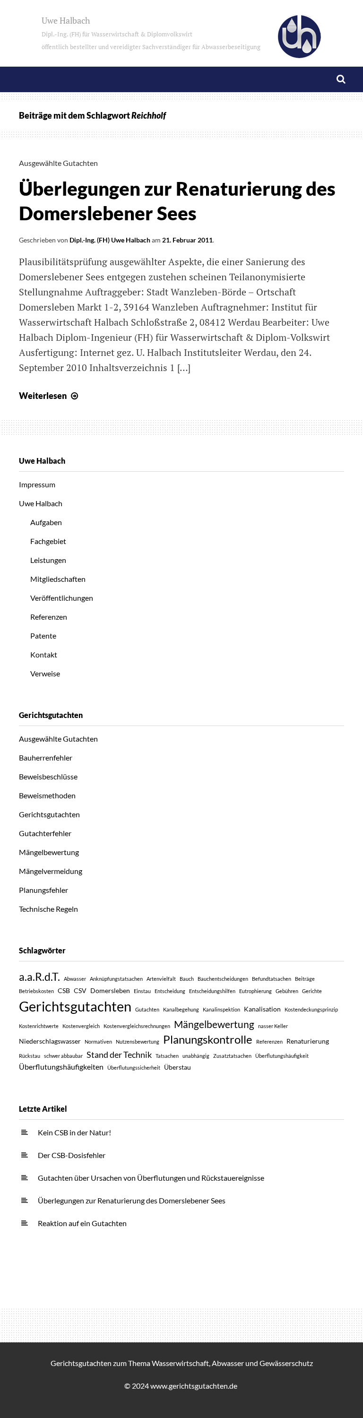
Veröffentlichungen (61, 597)
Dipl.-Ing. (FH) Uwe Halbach (109, 240)
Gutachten (147, 1009)
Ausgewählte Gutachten (58, 162)
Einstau (142, 991)
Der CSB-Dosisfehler (71, 1154)
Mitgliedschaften (58, 578)
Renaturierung (307, 1041)
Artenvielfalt (161, 979)
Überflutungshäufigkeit (282, 1056)
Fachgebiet (48, 540)
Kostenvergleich (81, 1026)
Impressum (37, 484)
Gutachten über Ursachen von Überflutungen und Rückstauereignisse (151, 1177)
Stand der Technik (119, 1054)
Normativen (98, 1041)
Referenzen (48, 616)
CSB (64, 990)
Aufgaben (46, 522)
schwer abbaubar (63, 1056)
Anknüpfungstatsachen (116, 979)
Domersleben (110, 990)
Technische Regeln (48, 908)
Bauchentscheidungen (223, 979)
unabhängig (195, 1056)
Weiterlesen (49, 395)
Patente (43, 635)
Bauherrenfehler (45, 757)
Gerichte (312, 991)
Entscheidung (170, 991)
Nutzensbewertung (137, 1041)
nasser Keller (273, 1026)
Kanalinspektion (221, 1009)
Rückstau (29, 1056)
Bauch (187, 979)
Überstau (177, 1067)
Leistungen (48, 559)
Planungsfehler (43, 889)
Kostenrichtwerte (39, 1026)
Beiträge (305, 979)
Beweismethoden (47, 795)
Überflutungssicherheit (133, 1067)
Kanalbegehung (181, 1009)
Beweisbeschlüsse (48, 776)
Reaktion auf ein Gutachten (82, 1223)
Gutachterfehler (45, 833)
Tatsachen (167, 1056)
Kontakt (43, 654)
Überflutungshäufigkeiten (61, 1066)
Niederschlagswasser (50, 1041)
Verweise (45, 673)
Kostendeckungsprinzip (311, 1009)
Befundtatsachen (271, 979)
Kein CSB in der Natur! (74, 1132)
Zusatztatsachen (232, 1056)
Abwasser (75, 979)
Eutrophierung (255, 991)
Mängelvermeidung (50, 870)
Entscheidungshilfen (212, 991)
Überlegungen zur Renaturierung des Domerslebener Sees (131, 1200)
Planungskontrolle (207, 1039)
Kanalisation (262, 1009)
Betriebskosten (36, 991)
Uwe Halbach (151, 33)
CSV (80, 990)
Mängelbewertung (49, 851)
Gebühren (287, 991)
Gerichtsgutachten (49, 814)
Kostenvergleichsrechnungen (137, 1026)
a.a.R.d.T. (39, 976)
